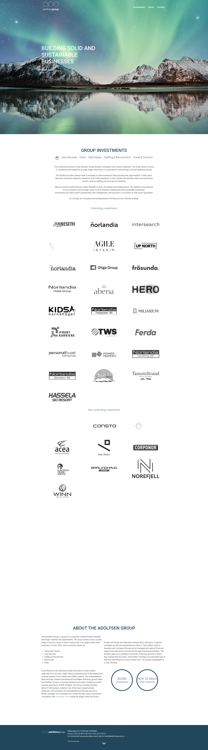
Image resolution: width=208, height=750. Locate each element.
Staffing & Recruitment (117, 157)
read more (47, 69)
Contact (161, 7)
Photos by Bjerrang (73, 741)
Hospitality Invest (63, 696)
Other (82, 157)
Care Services (69, 157)
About (151, 7)
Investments (139, 7)
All (57, 157)
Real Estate (94, 157)
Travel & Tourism (143, 157)
